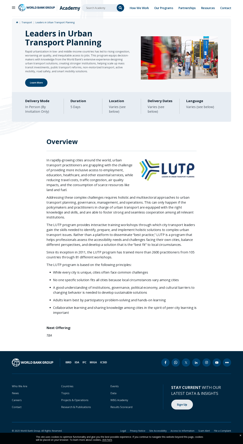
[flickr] (227, 362)
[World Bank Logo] (37, 7)
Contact (16, 407)
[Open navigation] (13, 7)
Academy (70, 8)
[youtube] (217, 362)
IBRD (68, 362)
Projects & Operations (74, 400)
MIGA (93, 362)
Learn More (36, 82)
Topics (65, 393)
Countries (67, 386)
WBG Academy (119, 400)
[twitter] (186, 362)
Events (114, 386)
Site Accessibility (158, 430)
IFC (84, 362)
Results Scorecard (121, 407)
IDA (77, 362)
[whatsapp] (176, 362)
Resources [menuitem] (208, 8)
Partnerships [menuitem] (187, 8)
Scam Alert (204, 430)
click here (107, 439)
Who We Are (19, 386)
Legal (123, 430)
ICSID (103, 362)
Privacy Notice (137, 430)
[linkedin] (196, 362)
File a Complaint (222, 430)
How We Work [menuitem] (139, 8)
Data (113, 393)
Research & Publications (76, 407)
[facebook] (165, 362)
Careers (17, 400)
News (15, 393)
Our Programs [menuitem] (163, 8)
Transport (26, 22)
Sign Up (182, 404)
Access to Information (182, 430)
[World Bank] (32, 362)
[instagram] (206, 362)
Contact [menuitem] (225, 8)
